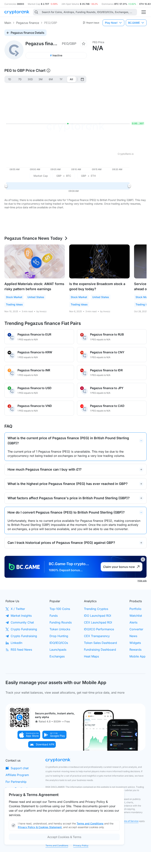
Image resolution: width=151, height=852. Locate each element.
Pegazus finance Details (27, 33)
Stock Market (14, 297)
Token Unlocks (60, 629)
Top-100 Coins (60, 609)
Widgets (135, 643)
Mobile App (137, 656)
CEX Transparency (97, 636)
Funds (54, 615)
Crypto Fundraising (24, 629)
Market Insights (21, 615)
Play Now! (111, 22)
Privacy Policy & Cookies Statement (40, 827)
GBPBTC (63, 175)
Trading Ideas (14, 304)
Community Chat (22, 622)
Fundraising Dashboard (100, 649)
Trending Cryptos (96, 609)
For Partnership (16, 782)
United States (35, 297)
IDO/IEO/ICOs (59, 643)
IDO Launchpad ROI (97, 615)
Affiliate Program (17, 775)
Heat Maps (91, 656)
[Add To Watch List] (83, 43)
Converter (136, 629)
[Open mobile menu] (144, 12)
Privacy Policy (80, 845)
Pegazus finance (27, 23)
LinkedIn (16, 643)
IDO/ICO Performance (99, 629)
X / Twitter (18, 609)
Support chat (20, 768)
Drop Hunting (59, 636)
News (133, 636)
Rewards (135, 649)
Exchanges (57, 656)
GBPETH (88, 175)
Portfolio (135, 609)
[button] (28, 735)
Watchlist (135, 615)
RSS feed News (21, 649)
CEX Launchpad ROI (98, 622)
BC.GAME (134, 22)
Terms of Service (129, 821)
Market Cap (41, 175)
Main (7, 23)
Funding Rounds (61, 622)
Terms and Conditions (56, 845)
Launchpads (58, 649)
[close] (143, 559)
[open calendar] (82, 79)
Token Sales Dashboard (100, 643)
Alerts (133, 622)
